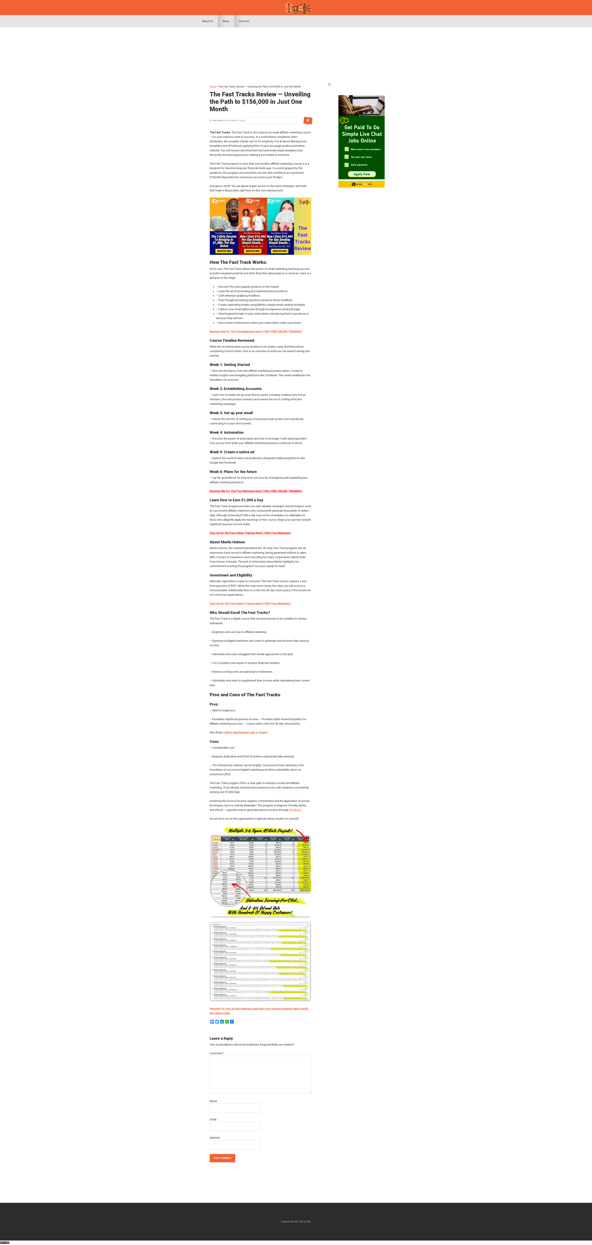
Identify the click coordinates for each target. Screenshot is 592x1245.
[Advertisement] (296, 50)
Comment (217, 1053)
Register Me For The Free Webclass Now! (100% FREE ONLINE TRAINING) (256, 331)
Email (213, 1119)
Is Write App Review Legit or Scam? (245, 732)
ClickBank (295, 809)
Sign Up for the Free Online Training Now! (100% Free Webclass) (250, 533)
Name (213, 1101)
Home (213, 86)
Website (215, 1137)
